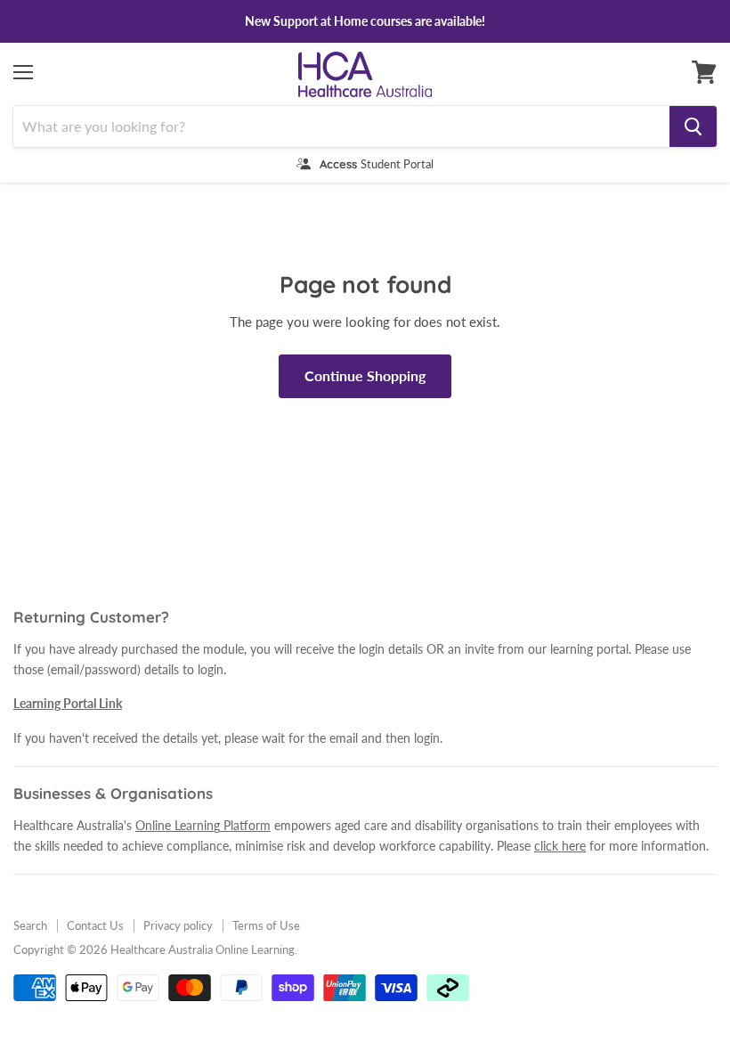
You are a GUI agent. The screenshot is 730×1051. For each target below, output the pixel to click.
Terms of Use (266, 925)
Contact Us (95, 925)
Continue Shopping (365, 375)
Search (30, 925)
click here (560, 845)
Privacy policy (178, 925)
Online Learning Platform (203, 825)
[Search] (693, 126)
